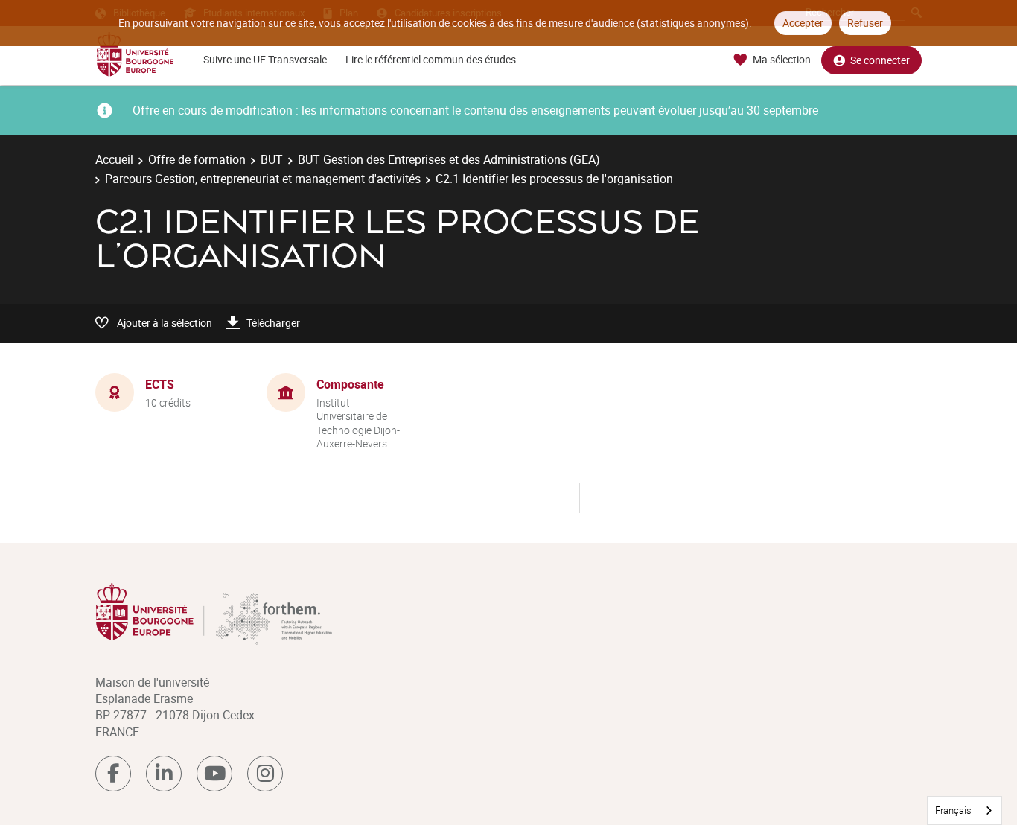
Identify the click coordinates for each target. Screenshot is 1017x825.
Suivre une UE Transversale (265, 59)
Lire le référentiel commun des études (430, 59)
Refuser (865, 23)
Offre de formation (197, 159)
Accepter (802, 23)
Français (953, 810)
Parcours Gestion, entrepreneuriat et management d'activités (263, 179)
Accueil (114, 159)
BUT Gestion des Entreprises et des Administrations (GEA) (449, 159)
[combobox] (964, 810)
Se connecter (880, 60)
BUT (272, 159)
